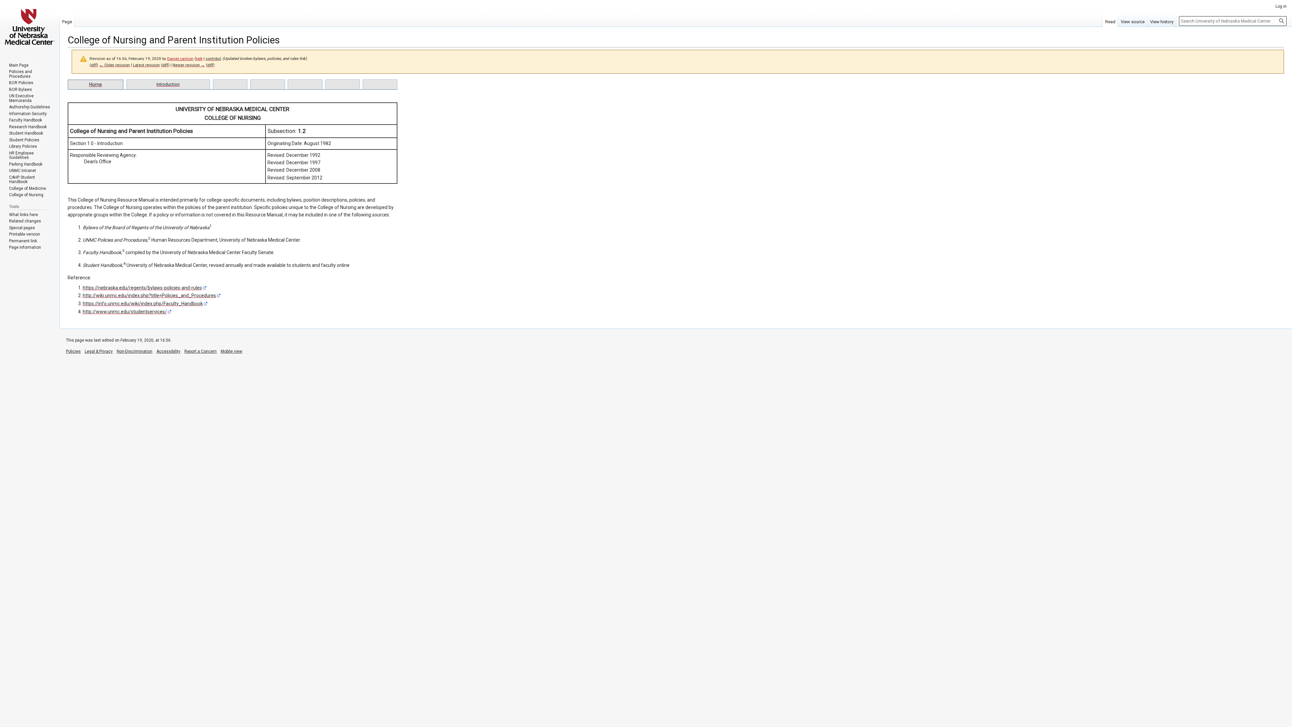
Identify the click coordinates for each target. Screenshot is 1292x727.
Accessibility (168, 351)
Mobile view (231, 351)
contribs (213, 58)
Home (95, 84)
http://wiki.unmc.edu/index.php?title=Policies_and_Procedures (149, 295)
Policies (73, 351)
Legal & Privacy (99, 351)
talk (199, 58)
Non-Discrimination (134, 351)
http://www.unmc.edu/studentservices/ (125, 311)
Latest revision (146, 65)
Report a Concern (200, 351)
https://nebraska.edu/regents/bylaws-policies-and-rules (142, 287)
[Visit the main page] (30, 27)
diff (94, 65)
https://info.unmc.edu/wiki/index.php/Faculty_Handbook (143, 303)
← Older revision (114, 65)
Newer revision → (189, 65)
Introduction (168, 84)
